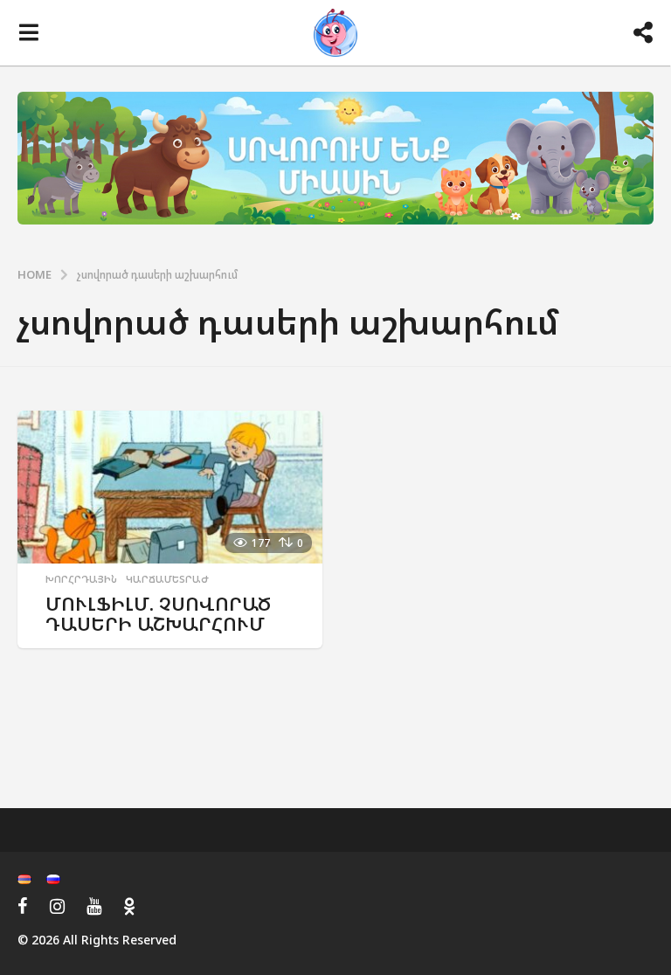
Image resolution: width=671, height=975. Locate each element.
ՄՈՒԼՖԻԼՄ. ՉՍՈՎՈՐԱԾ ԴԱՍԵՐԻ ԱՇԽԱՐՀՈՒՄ (158, 614)
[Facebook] (22, 906)
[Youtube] (93, 906)
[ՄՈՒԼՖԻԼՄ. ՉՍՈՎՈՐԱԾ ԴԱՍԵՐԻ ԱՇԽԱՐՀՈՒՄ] (169, 487)
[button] (28, 33)
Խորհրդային (81, 579)
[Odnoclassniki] (129, 906)
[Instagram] (57, 906)
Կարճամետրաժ (167, 579)
